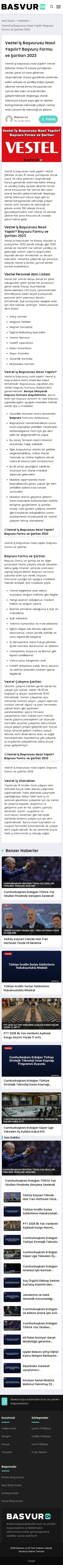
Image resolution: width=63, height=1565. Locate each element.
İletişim (6, 1436)
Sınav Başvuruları (12, 1501)
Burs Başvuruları (12, 1485)
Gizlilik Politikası (41, 1436)
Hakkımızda (9, 1428)
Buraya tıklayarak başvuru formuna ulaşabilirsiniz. (25, 393)
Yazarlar (7, 1452)
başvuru (15, 418)
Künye (5, 1444)
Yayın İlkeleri (39, 1452)
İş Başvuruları (10, 1493)
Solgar (31, 1560)
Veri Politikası (39, 1444)
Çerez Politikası (41, 1428)
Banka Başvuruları (13, 1477)
